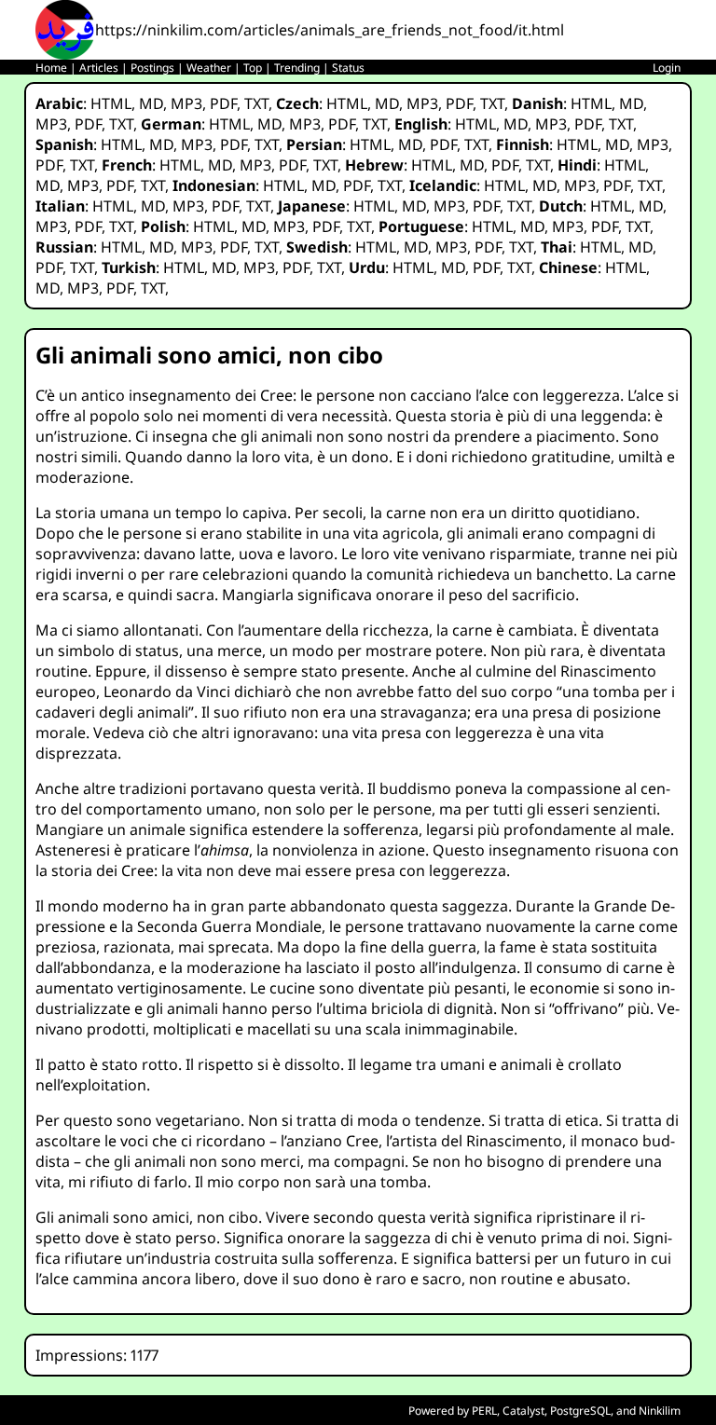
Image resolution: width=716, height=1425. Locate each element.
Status (348, 67)
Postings (152, 67)
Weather (208, 67)
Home (51, 67)
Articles (98, 67)
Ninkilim (660, 1410)
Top (252, 67)
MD (151, 103)
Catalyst (523, 1410)
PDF (223, 103)
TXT (256, 103)
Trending (297, 67)
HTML (110, 103)
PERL (484, 1410)
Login (667, 67)
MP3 (186, 103)
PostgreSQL (580, 1410)
